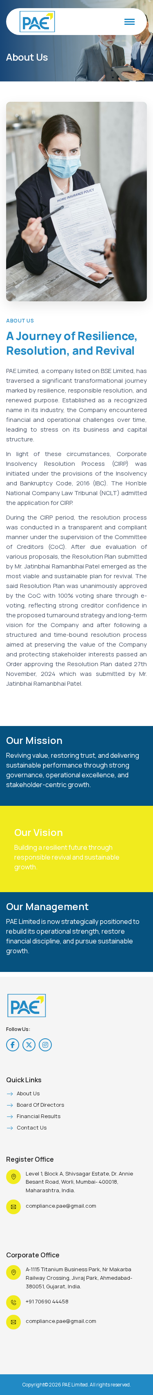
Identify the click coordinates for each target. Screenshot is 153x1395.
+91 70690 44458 (47, 1301)
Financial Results (38, 1116)
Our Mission (34, 740)
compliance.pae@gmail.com (61, 1205)
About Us (28, 1093)
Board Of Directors (40, 1105)
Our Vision (38, 832)
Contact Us (32, 1128)
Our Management (47, 906)
